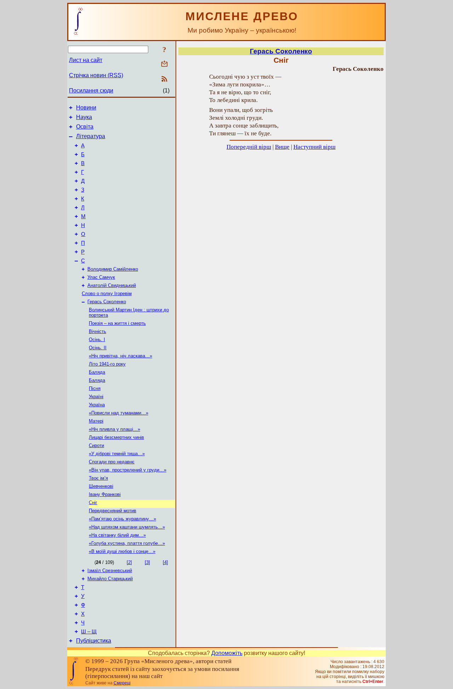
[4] (165, 562)
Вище (282, 146)
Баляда (97, 372)
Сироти (96, 445)
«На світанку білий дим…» (117, 535)
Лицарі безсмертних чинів (116, 437)
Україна (97, 404)
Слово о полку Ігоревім (107, 293)
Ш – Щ (89, 631)
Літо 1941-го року (107, 364)
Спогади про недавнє (111, 461)
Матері (96, 421)
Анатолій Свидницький (111, 285)
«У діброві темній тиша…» (117, 453)
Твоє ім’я (98, 478)
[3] (147, 562)
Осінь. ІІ (98, 347)
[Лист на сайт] (164, 64)
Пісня (95, 388)
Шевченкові (101, 486)
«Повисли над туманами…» (118, 413)
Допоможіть (226, 653)
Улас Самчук (101, 277)
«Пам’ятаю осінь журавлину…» (122, 518)
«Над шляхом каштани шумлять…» (127, 527)
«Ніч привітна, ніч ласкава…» (120, 355)
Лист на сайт (85, 60)
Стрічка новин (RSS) (96, 75)
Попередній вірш (248, 146)
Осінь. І (97, 339)
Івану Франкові (105, 494)
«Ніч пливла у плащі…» (114, 429)
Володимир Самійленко (112, 269)
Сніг (93, 502)
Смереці (122, 682)
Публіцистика (93, 641)
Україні (96, 396)
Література (90, 136)
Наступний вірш (314, 146)
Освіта (84, 127)
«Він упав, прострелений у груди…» (127, 470)
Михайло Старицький (110, 578)
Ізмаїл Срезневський (109, 570)
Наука (84, 117)
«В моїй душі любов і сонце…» (122, 551)
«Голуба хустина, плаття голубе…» (127, 543)
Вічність (97, 331)
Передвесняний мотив (112, 510)
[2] (129, 562)
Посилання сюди (91, 90)
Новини (86, 108)
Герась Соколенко (106, 301)
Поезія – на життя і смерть (117, 323)
